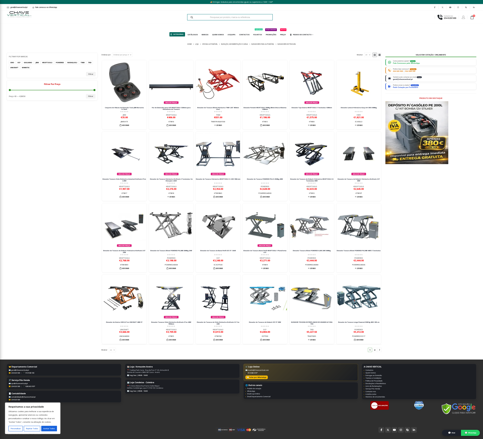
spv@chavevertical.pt (19, 383)
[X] (442, 7)
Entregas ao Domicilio (374, 375)
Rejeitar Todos (32, 428)
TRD (312, 329)
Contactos (369, 370)
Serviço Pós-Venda (373, 389)
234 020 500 (398, 71)
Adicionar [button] (125, 125)
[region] (32, 418)
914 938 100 (410, 71)
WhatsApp (251, 391)
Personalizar (16, 428)
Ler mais (219, 125)
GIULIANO (28, 62)
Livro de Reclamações (374, 386)
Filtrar (90, 74)
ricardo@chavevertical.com (258, 370)
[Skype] (466, 7)
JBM (124, 115)
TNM (218, 115)
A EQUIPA (231, 34)
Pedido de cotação (254, 388)
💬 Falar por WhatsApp (256, 377)
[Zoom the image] (379, 402)
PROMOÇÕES (271, 32)
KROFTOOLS (171, 115)
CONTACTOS (244, 34)
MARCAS (205, 34)
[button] (375, 55)
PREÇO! (283, 32)
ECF (218, 258)
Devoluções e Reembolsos (376, 383)
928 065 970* (30, 386)
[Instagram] (458, 7)
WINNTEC (26, 67)
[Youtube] (450, 7)
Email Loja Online (253, 394)
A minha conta (371, 394)
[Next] (379, 350)
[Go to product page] (124, 82)
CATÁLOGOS (193, 34)
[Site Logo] (19, 14)
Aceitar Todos (49, 428)
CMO (359, 115)
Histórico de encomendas (375, 397)
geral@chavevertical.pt (20, 370)
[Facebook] (434, 7)
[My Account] (463, 17)
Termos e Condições (373, 378)
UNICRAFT (124, 329)
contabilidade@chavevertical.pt (23, 397)
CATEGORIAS (178, 34)
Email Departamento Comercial (258, 396)
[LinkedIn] (473, 7)
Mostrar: (360, 55)
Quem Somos (371, 373)
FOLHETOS (257, 32)
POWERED (265, 186)
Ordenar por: (106, 55)
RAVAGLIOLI (72, 62)
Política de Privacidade (374, 381)
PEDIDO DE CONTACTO (302, 34)
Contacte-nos (371, 391)
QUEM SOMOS (218, 34)
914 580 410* (253, 373)
